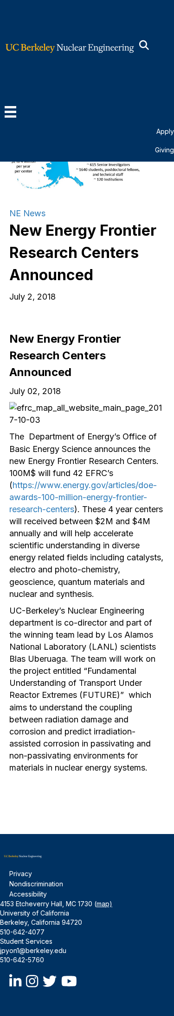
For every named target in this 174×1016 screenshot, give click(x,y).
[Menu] (10, 112)
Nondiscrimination (36, 884)
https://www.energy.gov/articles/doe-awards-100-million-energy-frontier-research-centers (83, 497)
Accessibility (28, 894)
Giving (164, 150)
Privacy (20, 874)
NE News (27, 213)
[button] (144, 45)
